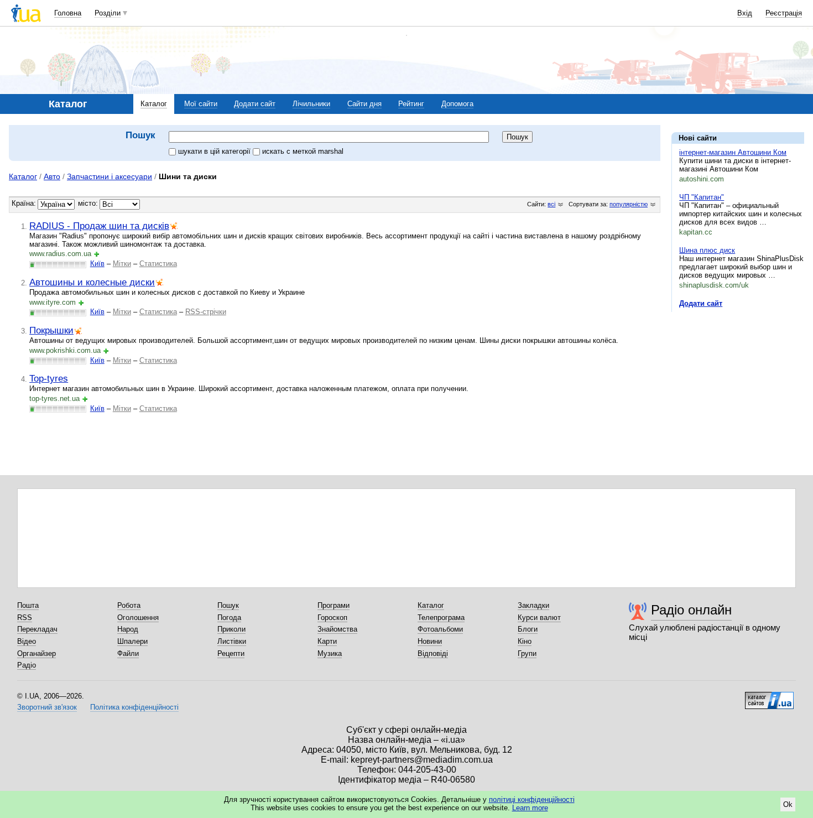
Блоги (528, 629)
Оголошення (138, 617)
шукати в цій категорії (215, 151)
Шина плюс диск (707, 250)
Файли (128, 653)
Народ (127, 629)
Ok (788, 804)
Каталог (153, 104)
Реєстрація (783, 13)
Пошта (28, 605)
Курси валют (539, 617)
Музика (329, 653)
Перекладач (37, 629)
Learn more (530, 808)
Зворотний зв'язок (47, 707)
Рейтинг (411, 104)
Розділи (108, 13)
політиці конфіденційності (532, 799)
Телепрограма (441, 617)
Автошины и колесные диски (92, 282)
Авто (52, 176)
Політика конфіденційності (134, 707)
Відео (26, 641)
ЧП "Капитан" (701, 197)
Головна (67, 13)
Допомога (457, 104)
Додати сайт (254, 104)
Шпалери (132, 641)
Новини (430, 641)
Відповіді (433, 653)
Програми (333, 605)
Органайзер (36, 653)
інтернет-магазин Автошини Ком (732, 152)
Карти (327, 641)
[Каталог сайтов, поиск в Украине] (769, 696)
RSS (24, 617)
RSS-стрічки (205, 312)
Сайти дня (364, 104)
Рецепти (230, 653)
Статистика (158, 263)
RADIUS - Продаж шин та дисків (99, 225)
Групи (527, 653)
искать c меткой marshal (302, 151)
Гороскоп (332, 617)
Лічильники (311, 104)
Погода (229, 617)
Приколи (231, 629)
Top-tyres (48, 378)
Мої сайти (200, 104)
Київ (97, 263)
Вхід (744, 13)
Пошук (228, 605)
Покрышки (51, 330)
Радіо (26, 665)
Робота (128, 605)
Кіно (524, 641)
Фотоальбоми (440, 629)
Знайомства (337, 629)
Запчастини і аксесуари (109, 176)
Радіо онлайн (691, 609)
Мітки (122, 263)
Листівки (231, 641)
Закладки (533, 605)
